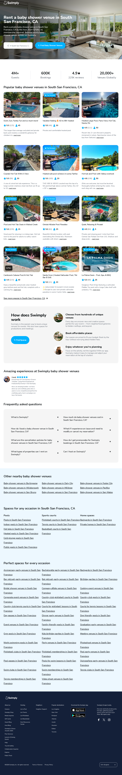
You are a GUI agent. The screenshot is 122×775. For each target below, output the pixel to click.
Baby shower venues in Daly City (57, 483)
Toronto (54, 732)
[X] (104, 719)
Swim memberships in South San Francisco (57, 672)
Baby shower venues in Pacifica (95, 487)
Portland (54, 716)
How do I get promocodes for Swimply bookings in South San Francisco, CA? (81, 441)
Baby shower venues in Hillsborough (21, 487)
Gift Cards (8, 719)
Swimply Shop (9, 712)
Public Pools (8, 755)
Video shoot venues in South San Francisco (57, 681)
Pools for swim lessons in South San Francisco (59, 663)
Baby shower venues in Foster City (96, 483)
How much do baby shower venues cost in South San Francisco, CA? (83, 419)
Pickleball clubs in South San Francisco (22, 651)
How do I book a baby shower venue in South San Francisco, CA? (32, 430)
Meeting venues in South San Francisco (98, 633)
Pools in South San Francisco (17, 520)
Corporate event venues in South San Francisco (21, 599)
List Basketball (24, 719)
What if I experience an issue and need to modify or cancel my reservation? (83, 430)
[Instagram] (109, 719)
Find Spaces (21, 340)
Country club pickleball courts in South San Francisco (60, 599)
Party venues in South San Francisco (59, 642)
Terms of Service (37, 765)
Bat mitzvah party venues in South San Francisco (60, 581)
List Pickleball (24, 716)
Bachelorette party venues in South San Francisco (61, 572)
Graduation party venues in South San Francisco (98, 627)
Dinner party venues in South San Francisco (58, 617)
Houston (54, 725)
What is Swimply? (19, 417)
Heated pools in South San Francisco (21, 533)
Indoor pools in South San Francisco (20, 524)
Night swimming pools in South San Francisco (21, 645)
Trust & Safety (9, 746)
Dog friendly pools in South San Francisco (95, 617)
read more (17, 135)
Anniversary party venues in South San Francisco (22, 572)
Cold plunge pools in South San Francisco (19, 540)
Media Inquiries (9, 716)
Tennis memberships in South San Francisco (20, 681)
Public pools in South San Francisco (20, 547)
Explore (7, 752)
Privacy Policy (49, 765)
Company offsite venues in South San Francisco (59, 590)
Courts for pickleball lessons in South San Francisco (59, 608)
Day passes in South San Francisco (20, 615)
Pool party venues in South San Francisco (95, 654)
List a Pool (23, 709)
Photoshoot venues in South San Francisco (95, 645)
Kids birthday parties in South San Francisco (58, 636)
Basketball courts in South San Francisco (56, 531)
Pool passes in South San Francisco (20, 660)
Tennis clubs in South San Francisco (97, 669)
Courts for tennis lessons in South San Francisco (98, 608)
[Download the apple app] (78, 710)
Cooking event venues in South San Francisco (97, 590)
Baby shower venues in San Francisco (59, 492)
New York (55, 712)
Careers (7, 709)
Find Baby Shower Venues (51, 45)
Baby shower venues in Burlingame (20, 483)
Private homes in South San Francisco (98, 524)
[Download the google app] (78, 715)
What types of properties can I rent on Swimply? (29, 453)
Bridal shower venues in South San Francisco (20, 590)
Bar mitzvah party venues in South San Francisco (22, 581)
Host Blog (8, 725)
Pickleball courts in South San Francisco (61, 520)
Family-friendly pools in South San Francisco (58, 627)
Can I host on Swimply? (74, 451)
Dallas (54, 729)
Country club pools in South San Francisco (95, 599)
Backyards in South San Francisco (96, 520)
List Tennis (23, 712)
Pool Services (9, 734)
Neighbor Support (41, 709)
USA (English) (105, 765)
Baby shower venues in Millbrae (57, 487)
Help (6, 742)
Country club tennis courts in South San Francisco (22, 608)
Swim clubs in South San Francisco (20, 669)
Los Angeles (55, 709)
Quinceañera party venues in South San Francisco (99, 663)
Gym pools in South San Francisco (20, 633)
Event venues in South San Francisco (21, 624)
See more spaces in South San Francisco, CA (24, 298)
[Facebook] (98, 719)
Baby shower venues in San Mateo (96, 492)
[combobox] (18, 45)
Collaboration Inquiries (11, 749)
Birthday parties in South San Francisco (98, 579)
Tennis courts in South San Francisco (59, 524)
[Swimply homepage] (61, 3)
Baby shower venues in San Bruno (20, 492)
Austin (54, 722)
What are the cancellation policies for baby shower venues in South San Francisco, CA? (31, 441)
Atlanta (54, 719)
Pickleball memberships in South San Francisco (59, 654)
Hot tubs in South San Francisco (19, 529)
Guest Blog (8, 722)
